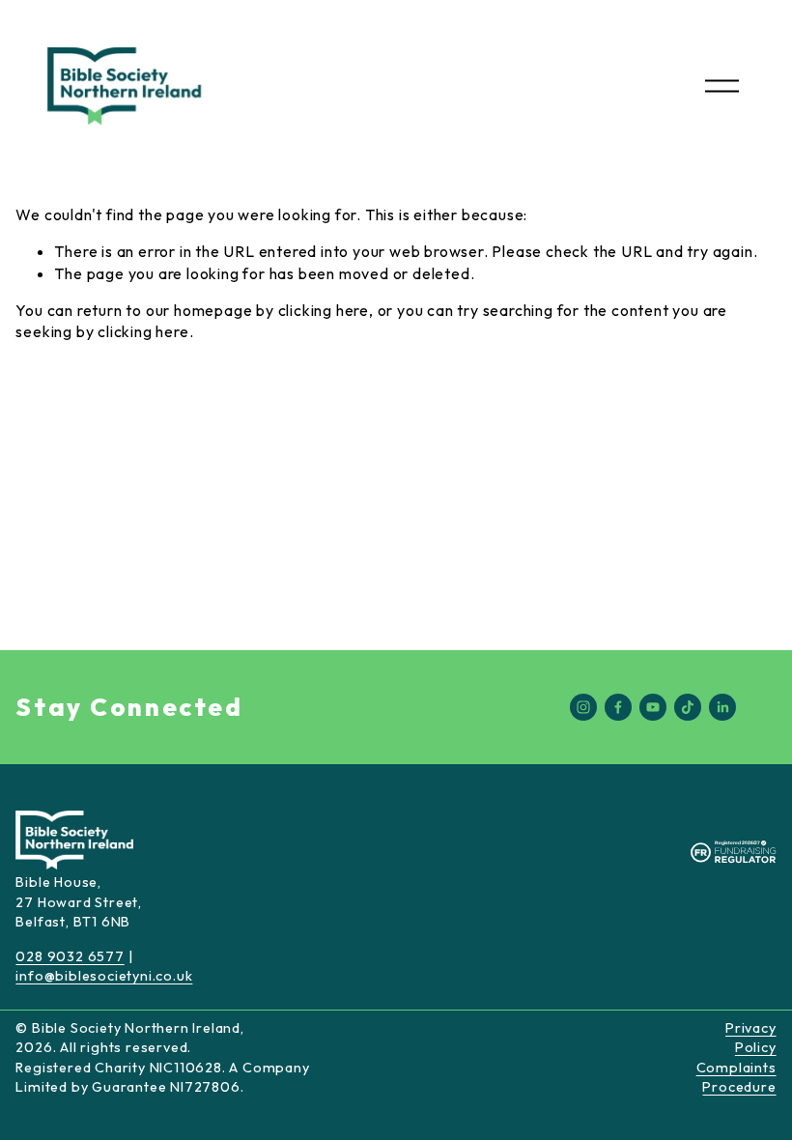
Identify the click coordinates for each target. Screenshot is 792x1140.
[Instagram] (583, 707)
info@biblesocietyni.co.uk (103, 975)
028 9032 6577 (69, 956)
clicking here (323, 310)
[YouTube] (652, 707)
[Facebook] (618, 707)
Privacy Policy (751, 1037)
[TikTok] (687, 707)
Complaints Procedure (736, 1077)
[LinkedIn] (722, 707)
